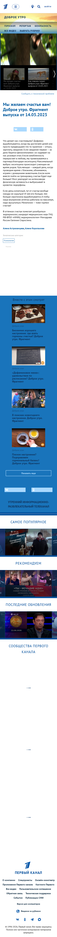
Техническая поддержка (38, 893)
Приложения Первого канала (18, 884)
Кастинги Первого (45, 884)
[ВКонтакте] (20, 129)
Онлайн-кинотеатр (45, 880)
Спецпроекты (25, 880)
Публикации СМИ (34, 897)
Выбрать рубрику (30, 30)
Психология (9, 240)
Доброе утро (15, 17)
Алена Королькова (34, 228)
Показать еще (28, 473)
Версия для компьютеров (28, 904)
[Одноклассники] (36, 129)
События (18, 897)
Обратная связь (14, 893)
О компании (8, 880)
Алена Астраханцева (13, 228)
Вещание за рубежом (31, 911)
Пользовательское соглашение (35, 888)
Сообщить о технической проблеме (37, 93)
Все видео (11, 888)
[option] (14, 77)
